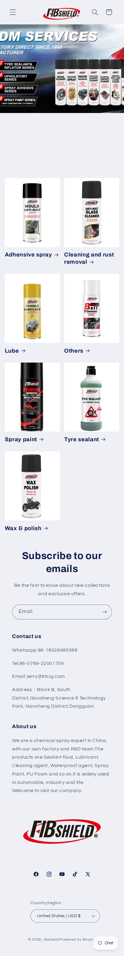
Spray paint (21, 439)
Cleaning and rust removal (89, 258)
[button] (13, 12)
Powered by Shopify (78, 939)
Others (73, 351)
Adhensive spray (28, 255)
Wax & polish (23, 528)
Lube (12, 351)
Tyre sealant (81, 439)
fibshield (51, 939)
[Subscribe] (105, 612)
